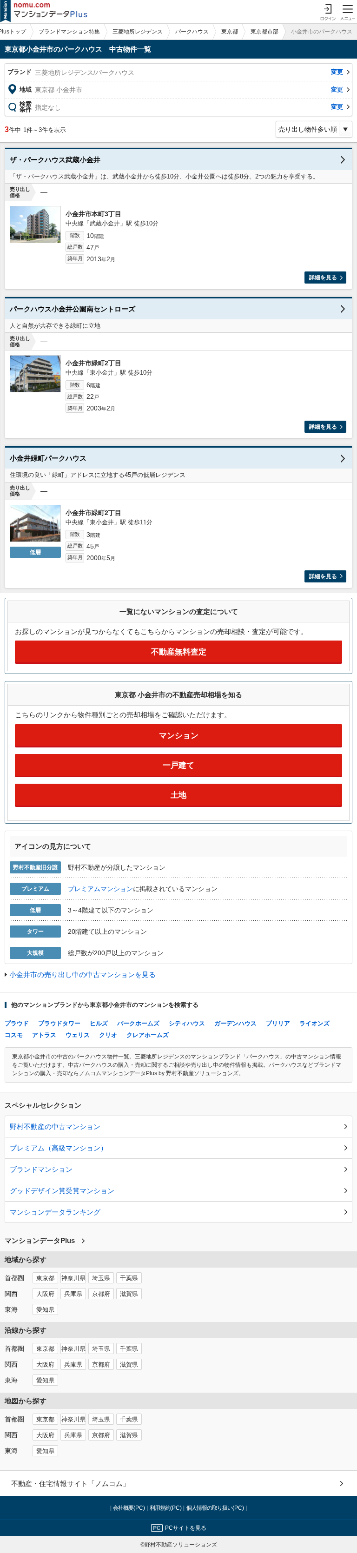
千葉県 (129, 1278)
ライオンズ (314, 1023)
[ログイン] (327, 11)
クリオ (108, 1034)
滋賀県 (129, 1294)
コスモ (14, 1034)
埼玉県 (101, 1278)
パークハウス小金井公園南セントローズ (72, 309)
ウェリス (78, 1034)
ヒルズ (99, 1023)
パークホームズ (138, 1023)
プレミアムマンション (100, 888)
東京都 (229, 31)
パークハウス (192, 31)
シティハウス (187, 1023)
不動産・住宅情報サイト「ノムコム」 (70, 1483)
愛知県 (45, 1310)
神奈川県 (73, 1278)
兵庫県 (73, 1294)
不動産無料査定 (178, 652)
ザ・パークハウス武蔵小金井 (55, 160)
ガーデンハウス (235, 1023)
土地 (178, 795)
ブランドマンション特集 (69, 31)
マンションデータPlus (40, 1240)
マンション (178, 735)
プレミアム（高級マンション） (58, 1148)
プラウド (17, 1023)
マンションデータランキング (55, 1212)
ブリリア (278, 1023)
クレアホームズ (147, 1034)
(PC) (129, 1508)
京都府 (101, 1294)
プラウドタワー (59, 1023)
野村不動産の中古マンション (55, 1126)
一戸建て (178, 765)
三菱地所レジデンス (137, 31)
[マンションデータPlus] (43, 11)
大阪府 (45, 1294)
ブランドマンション (41, 1169)
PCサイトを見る (185, 1528)
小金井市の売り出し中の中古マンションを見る (82, 974)
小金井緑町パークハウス (48, 458)
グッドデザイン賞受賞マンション (62, 1191)
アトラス (44, 1034)
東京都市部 (264, 31)
